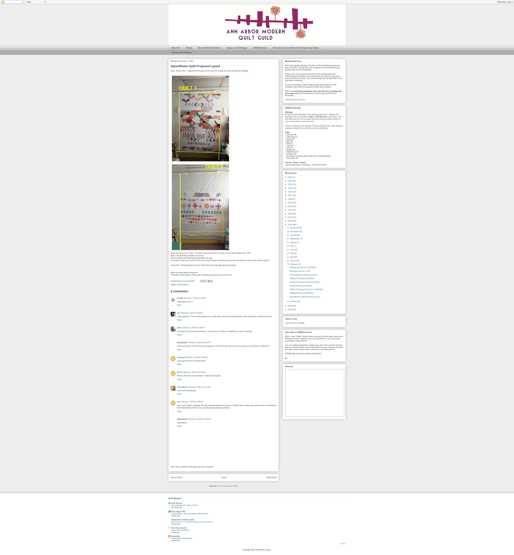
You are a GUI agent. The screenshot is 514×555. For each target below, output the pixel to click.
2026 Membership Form (295, 100)
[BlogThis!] (204, 281)
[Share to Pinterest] (211, 281)
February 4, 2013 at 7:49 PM (196, 357)
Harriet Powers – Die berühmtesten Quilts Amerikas (189, 514)
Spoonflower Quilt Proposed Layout (305, 297)
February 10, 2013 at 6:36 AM (199, 419)
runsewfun (175, 536)
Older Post (271, 477)
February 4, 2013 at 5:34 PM (193, 328)
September (295, 239)
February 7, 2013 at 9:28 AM (192, 402)
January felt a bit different (180, 530)
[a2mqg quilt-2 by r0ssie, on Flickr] (200, 251)
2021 (290, 195)
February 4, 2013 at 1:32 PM (195, 298)
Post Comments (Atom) (229, 486)
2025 (290, 181)
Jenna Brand (182, 387)
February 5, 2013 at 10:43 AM (193, 372)
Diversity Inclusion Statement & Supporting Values (296, 48)
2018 (290, 206)
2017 (290, 210)
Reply (179, 305)
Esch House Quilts (179, 528)
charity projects (183, 285)
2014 (290, 221)
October (294, 235)
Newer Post (176, 477)
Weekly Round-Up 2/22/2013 (302, 278)
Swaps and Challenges (236, 48)
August (293, 242)
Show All (343, 543)
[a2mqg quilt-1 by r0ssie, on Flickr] (200, 162)
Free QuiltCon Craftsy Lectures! (303, 275)
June (292, 250)
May (292, 253)
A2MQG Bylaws (260, 48)
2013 (290, 225)
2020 (290, 199)
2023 (290, 188)
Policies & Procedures (181, 52)
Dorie (179, 328)
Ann (178, 402)
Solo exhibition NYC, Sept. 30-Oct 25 (184, 505)
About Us (175, 48)
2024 (290, 184)
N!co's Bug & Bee (178, 511)
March (293, 261)
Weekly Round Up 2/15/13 (301, 286)
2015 (290, 217)
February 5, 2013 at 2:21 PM (199, 387)
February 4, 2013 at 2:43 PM (192, 313)
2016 (290, 214)
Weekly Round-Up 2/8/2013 (301, 293)
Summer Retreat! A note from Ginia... (305, 282)
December (295, 228)
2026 (290, 177)
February (294, 264)
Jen (178, 313)
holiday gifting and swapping (181, 538)
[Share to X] (206, 281)
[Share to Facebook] (209, 281)
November (295, 231)
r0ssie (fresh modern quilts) (182, 520)
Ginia (179, 372)
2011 (290, 309)
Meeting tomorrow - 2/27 (300, 271)
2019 (290, 203)
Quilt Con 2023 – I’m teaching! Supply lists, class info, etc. (192, 522)
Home (224, 477)
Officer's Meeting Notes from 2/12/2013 (306, 289)
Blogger (268, 550)
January (294, 301)
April (292, 257)
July (292, 246)
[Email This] (201, 281)
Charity (189, 48)
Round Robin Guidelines (209, 48)
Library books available (295, 323)
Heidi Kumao (176, 503)
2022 (290, 192)
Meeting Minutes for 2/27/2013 (303, 267)
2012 (290, 306)
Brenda (180, 298)
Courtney (181, 357)
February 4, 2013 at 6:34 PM (199, 343)
